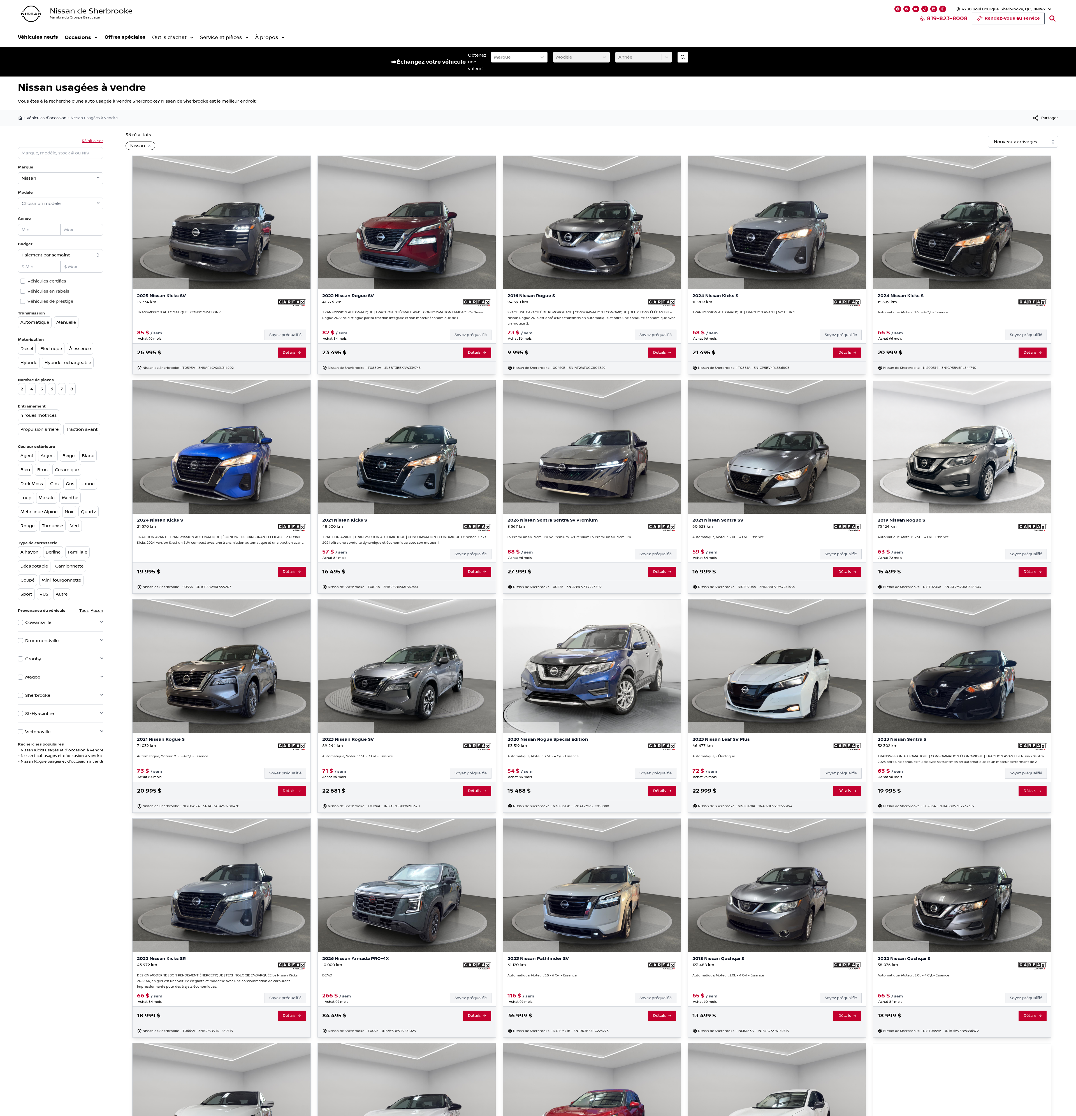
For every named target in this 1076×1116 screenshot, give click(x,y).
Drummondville (42, 640)
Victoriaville (37, 731)
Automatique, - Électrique (713, 756)
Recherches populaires (41, 744)
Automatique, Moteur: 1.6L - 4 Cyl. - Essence (913, 312)
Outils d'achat (169, 37)
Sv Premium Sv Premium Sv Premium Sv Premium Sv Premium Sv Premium (569, 537)
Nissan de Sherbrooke (91, 11)
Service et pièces (221, 37)
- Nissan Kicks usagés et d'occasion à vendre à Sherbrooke (74, 750)
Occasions (78, 37)
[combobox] (494, 57)
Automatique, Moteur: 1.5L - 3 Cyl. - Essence (357, 756)
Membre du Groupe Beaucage (75, 17)
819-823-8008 (947, 18)
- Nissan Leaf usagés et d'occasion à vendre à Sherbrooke (73, 756)
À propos (266, 37)
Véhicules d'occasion (46, 118)
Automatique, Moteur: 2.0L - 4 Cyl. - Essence (728, 537)
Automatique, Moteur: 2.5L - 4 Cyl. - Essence (913, 537)
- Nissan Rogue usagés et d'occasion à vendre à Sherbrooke (75, 761)
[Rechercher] (1052, 18)
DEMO (327, 975)
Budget (25, 244)
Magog (32, 677)
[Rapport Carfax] (292, 303)
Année (24, 218)
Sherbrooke (37, 695)
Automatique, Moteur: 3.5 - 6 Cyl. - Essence (542, 975)
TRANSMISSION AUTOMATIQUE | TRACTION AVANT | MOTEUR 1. (743, 312)
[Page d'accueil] (21, 118)
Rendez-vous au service (1012, 18)
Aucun (97, 610)
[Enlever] (148, 146)
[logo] (31, 14)
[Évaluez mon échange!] (683, 57)
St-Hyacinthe (39, 713)
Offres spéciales (125, 37)
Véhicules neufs (38, 37)
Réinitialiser (92, 141)
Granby (33, 658)
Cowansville (38, 622)
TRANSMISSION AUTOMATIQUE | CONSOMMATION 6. (179, 312)
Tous (84, 610)
